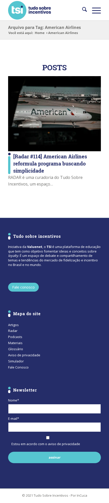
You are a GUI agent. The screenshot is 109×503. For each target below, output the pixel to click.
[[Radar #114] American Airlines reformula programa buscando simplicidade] (54, 113)
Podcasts (15, 336)
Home (40, 33)
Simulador (16, 361)
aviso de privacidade (64, 444)
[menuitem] (82, 10)
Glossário (15, 349)
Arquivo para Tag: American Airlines (44, 27)
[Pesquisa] (82, 10)
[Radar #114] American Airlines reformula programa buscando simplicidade (50, 163)
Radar (12, 330)
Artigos (13, 325)
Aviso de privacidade (24, 355)
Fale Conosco (18, 367)
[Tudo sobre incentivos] (45, 10)
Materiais (15, 343)
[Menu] (94, 10)
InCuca (82, 495)
